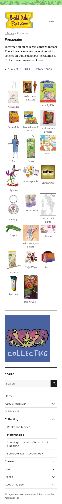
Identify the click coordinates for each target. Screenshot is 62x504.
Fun (7, 469)
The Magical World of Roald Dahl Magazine (27, 444)
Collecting (11, 419)
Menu (51, 21)
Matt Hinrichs (12, 498)
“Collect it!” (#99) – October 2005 (30, 69)
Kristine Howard (28, 494)
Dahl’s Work (12, 411)
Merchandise (15, 434)
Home (9, 396)
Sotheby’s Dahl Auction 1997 (25, 453)
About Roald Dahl (16, 403)
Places (9, 476)
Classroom (11, 461)
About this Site (14, 484)
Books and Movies (18, 427)
